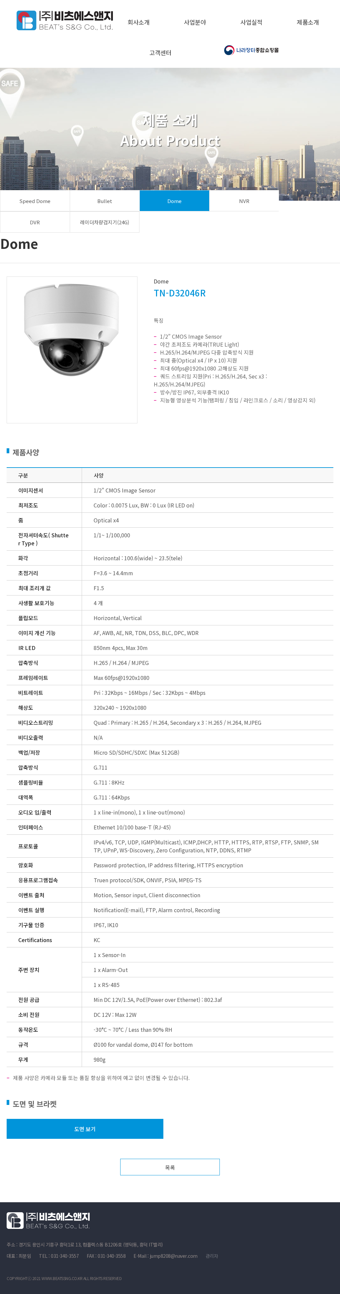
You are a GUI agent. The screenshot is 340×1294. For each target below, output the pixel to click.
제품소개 (308, 22)
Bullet (104, 200)
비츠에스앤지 (65, 20)
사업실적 (251, 22)
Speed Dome (34, 200)
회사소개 (138, 22)
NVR (244, 200)
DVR (35, 222)
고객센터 (160, 52)
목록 (170, 1167)
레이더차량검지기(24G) (104, 222)
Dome (174, 200)
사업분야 (195, 22)
